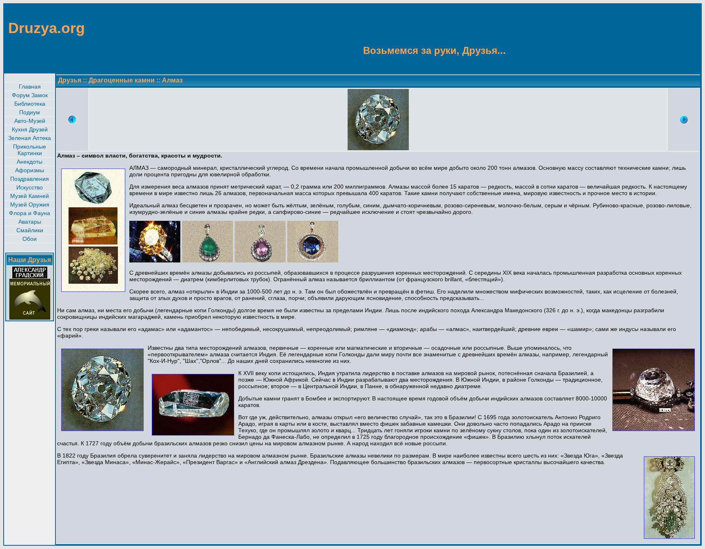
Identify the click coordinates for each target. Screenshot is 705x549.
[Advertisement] (661, 38)
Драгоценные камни (122, 80)
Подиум (29, 112)
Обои (29, 239)
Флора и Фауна (29, 213)
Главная (30, 86)
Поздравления (29, 179)
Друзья (69, 80)
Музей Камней (29, 196)
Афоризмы (29, 170)
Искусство (29, 187)
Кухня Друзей (30, 129)
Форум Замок (30, 95)
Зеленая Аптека (29, 138)
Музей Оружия (29, 204)
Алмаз (172, 80)
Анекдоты (29, 161)
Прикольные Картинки (29, 149)
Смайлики (29, 230)
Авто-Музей (29, 121)
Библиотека (29, 103)
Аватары (29, 221)
